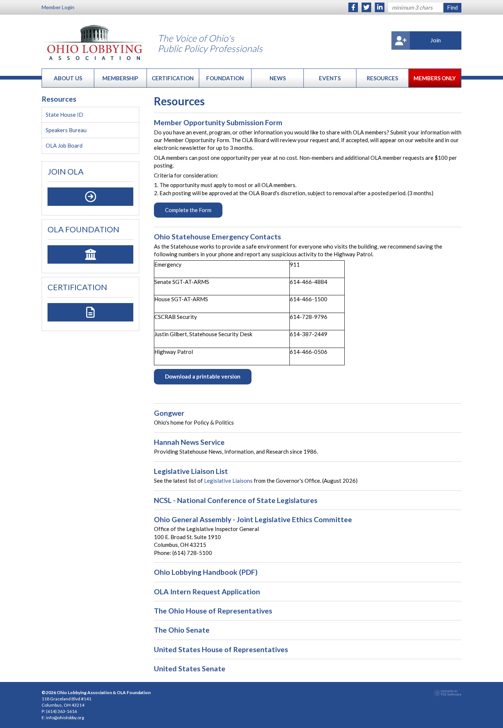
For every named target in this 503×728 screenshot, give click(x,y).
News (278, 78)
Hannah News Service (189, 442)
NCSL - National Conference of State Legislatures (235, 500)
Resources (382, 78)
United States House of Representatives (221, 649)
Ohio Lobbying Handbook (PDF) (206, 572)
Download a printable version (202, 376)
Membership (120, 78)
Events (330, 78)
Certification (173, 78)
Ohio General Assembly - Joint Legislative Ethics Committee (253, 519)
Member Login (58, 7)
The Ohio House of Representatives (213, 610)
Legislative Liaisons (228, 480)
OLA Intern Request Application (207, 591)
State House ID (64, 114)
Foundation (225, 78)
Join (435, 39)
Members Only (435, 78)
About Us (68, 78)
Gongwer (169, 413)
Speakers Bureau (66, 130)
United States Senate (189, 668)
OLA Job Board (64, 145)
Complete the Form (188, 210)
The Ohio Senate (182, 630)
